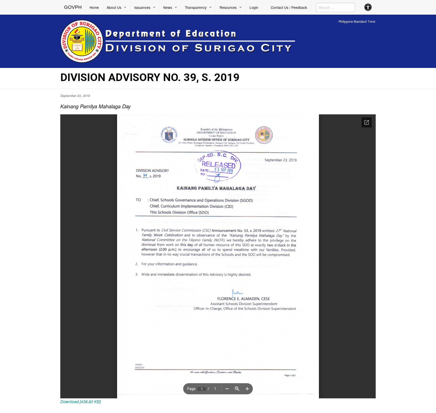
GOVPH (73, 7)
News (167, 7)
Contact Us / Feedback (289, 7)
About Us (114, 7)
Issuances (142, 7)
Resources (228, 7)
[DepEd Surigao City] (177, 40)
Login (254, 7)
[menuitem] (73, 7)
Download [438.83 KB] (80, 401)
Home (94, 7)
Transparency (196, 7)
